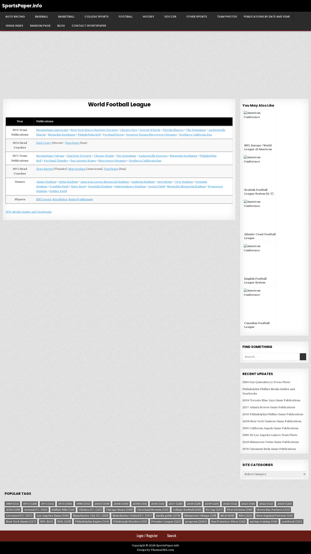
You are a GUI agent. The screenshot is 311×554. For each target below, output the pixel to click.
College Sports (97, 17)
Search (171, 535)
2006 (121, 503)
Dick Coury (43, 142)
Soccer (170, 17)
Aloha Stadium (68, 181)
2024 (13, 509)
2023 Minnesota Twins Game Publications (270, 442)
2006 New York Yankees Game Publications (271, 421)
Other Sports (196, 17)
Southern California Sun (195, 134)
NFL (46, 521)
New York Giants (21, 521)
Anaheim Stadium (143, 181)
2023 (284, 503)
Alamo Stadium (46, 181)
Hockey (148, 17)
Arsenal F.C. (35, 509)
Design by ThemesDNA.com (155, 550)
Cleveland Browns (153, 509)
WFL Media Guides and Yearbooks (29, 211)
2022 (266, 503)
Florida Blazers (173, 130)
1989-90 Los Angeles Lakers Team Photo (269, 435)
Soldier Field (58, 191)
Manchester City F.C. (90, 515)
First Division (239, 509)
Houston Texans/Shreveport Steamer (151, 134)
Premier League (166, 521)
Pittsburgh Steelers (130, 521)
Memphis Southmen (61, 134)
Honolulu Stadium (100, 186)
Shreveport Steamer (112, 160)
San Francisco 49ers (228, 521)
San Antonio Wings (83, 160)
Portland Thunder (56, 160)
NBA (245, 515)
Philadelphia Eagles (92, 521)
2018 (194, 503)
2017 (176, 503)
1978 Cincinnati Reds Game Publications (269, 449)
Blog (61, 26)
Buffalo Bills (63, 509)
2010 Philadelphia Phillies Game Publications (272, 414)
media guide (168, 515)
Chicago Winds (104, 155)
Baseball (41, 17)
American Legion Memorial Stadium (104, 181)
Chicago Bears (119, 509)
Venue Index (14, 26)
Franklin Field (59, 186)
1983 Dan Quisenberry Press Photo (266, 382)
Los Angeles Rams (53, 515)
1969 (12, 503)
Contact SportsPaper (89, 26)
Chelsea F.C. (90, 509)
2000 (102, 503)
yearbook (292, 521)
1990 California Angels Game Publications (270, 428)
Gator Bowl (78, 186)
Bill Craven (43, 199)
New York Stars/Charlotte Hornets (94, 130)
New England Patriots (274, 515)
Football (126, 17)
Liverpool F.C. (19, 515)
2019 (212, 503)
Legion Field (156, 186)
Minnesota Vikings (200, 515)
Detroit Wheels (149, 130)
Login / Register (147, 535)
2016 (157, 503)
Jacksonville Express (153, 155)
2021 (248, 503)
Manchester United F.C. (132, 515)
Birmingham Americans (52, 130)
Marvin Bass (77, 168)
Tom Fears (72, 142)
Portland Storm (113, 134)
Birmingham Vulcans (50, 155)
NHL (64, 521)
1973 (65, 503)
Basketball (66, 17)
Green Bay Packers (273, 509)
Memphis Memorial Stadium (186, 186)
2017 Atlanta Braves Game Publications (268, 407)
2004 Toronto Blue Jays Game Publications (271, 400)
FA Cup (214, 509)
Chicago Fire (128, 130)
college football (187, 509)
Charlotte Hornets (78, 155)
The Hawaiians (196, 130)
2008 (140, 503)
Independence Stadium (130, 186)
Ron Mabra (59, 199)
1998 (83, 503)
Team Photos (227, 17)
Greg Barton (44, 168)
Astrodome (164, 181)
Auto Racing (15, 17)
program (196, 521)
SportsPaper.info (22, 6)
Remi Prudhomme (81, 199)
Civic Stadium (184, 181)
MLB (227, 515)
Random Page (40, 26)
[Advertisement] (155, 62)
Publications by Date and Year (267, 17)
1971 (47, 503)
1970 (30, 503)
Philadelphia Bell (89, 134)
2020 (230, 503)
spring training (263, 521)
